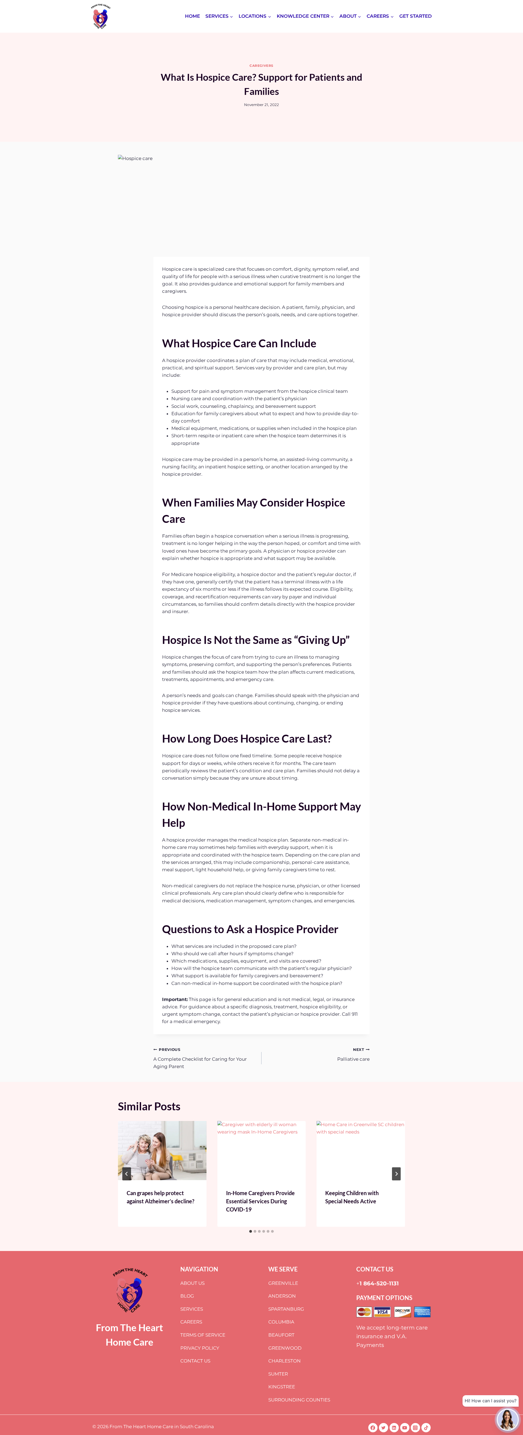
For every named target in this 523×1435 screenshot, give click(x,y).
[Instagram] (415, 1427)
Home (192, 16)
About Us (192, 1283)
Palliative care (353, 1054)
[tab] (250, 1231)
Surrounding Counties (299, 1400)
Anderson (282, 1296)
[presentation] (162, 1150)
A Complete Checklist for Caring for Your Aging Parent (200, 1058)
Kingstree (281, 1386)
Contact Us (195, 1361)
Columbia (281, 1322)
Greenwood (285, 1348)
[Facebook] (373, 1427)
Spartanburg (286, 1309)
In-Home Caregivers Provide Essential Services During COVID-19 (260, 1201)
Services (191, 1309)
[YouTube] (404, 1427)
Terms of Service (202, 1335)
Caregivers (261, 66)
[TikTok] (426, 1427)
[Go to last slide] (126, 1173)
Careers (191, 1322)
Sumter (278, 1374)
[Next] (396, 1173)
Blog (187, 1296)
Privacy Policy (199, 1348)
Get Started (415, 16)
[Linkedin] (394, 1427)
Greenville (283, 1283)
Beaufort (281, 1335)
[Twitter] (383, 1427)
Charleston (284, 1361)
